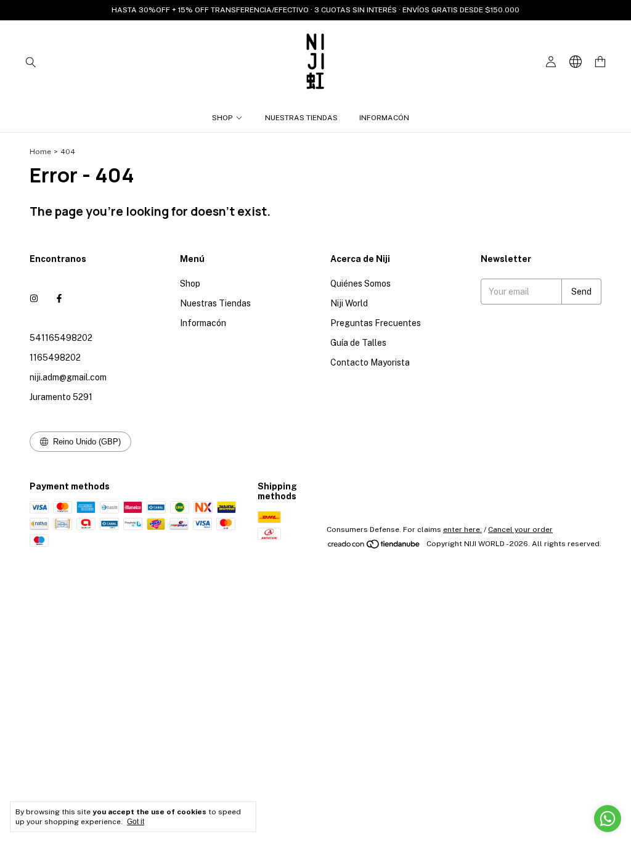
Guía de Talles (358, 343)
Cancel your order (520, 529)
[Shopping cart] (600, 61)
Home (40, 151)
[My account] (551, 61)
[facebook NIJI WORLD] (59, 298)
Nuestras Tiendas (301, 117)
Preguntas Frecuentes (375, 323)
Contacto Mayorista (370, 362)
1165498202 (55, 357)
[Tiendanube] (374, 546)
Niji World (349, 303)
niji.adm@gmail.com (68, 377)
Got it (135, 821)
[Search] (31, 61)
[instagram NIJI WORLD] (34, 298)
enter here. (462, 529)
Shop (222, 117)
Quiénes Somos (360, 283)
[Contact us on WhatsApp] (607, 818)
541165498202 (61, 338)
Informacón (384, 117)
